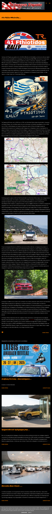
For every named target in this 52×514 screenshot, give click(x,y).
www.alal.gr (31, 319)
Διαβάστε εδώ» (46, 387)
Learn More (24, 512)
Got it (29, 512)
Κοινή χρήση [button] (45, 332)
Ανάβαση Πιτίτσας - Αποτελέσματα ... (16, 379)
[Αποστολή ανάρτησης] (2, 332)
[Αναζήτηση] (46, 2)
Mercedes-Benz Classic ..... (12, 486)
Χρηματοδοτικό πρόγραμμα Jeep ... (16, 429)
